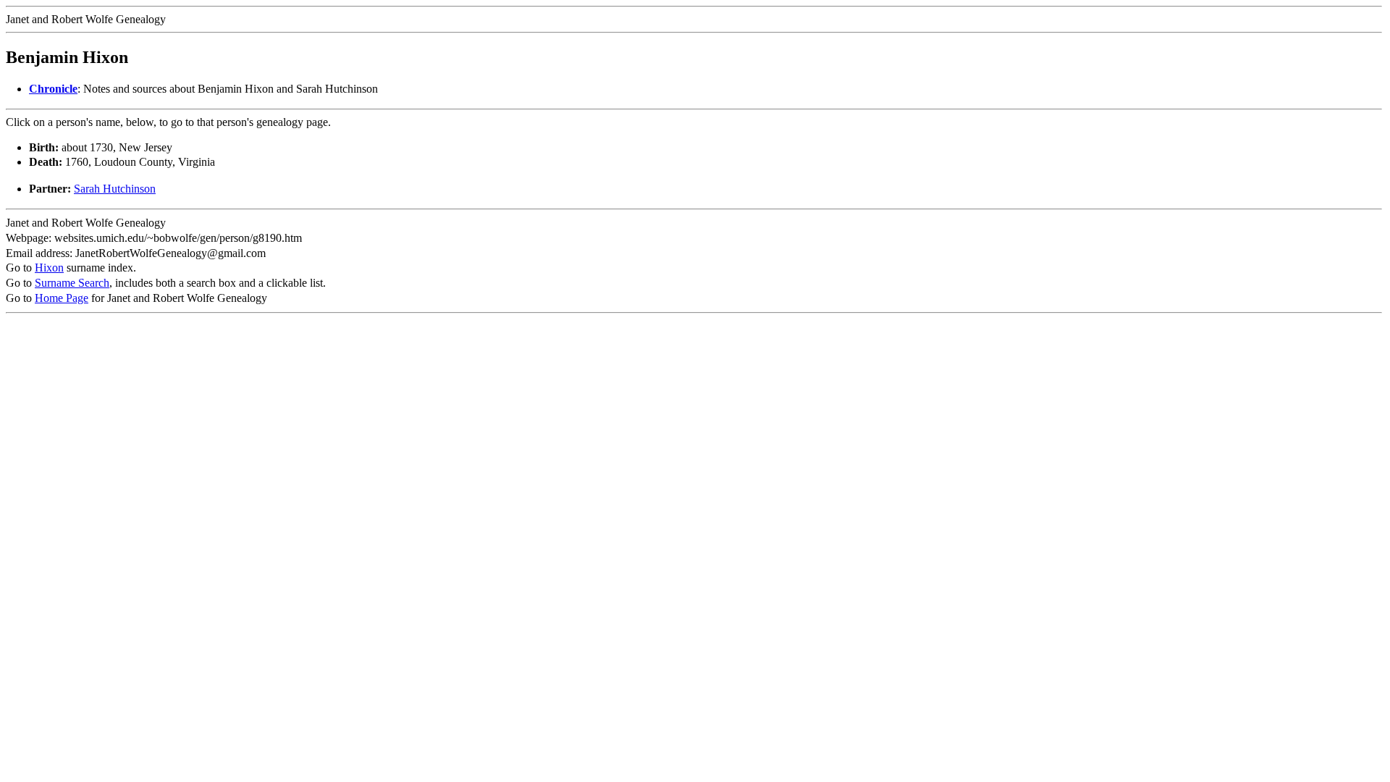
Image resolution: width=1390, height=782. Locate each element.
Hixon (49, 267)
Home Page (61, 298)
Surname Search (72, 283)
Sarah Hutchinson (115, 188)
